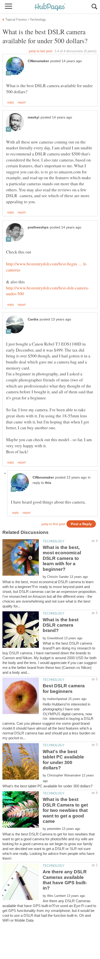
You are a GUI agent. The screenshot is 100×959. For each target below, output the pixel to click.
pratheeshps (38, 227)
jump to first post (53, 524)
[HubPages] (50, 7)
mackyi (33, 117)
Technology (54, 541)
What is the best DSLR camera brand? (60, 625)
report (21, 102)
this (48, 483)
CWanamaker (38, 61)
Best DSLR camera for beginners (64, 688)
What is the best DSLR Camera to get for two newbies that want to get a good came (65, 810)
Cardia (33, 319)
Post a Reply (81, 524)
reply (10, 102)
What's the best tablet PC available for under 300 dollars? (63, 759)
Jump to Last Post (40, 51)
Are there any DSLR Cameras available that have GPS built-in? (65, 880)
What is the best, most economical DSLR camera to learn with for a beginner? (62, 558)
